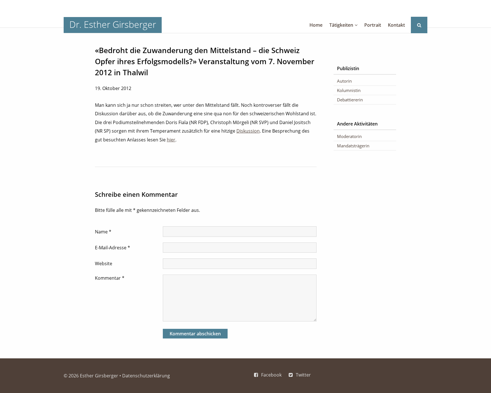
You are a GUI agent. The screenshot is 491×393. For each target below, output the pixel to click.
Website (103, 263)
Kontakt (396, 25)
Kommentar (109, 278)
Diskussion (248, 131)
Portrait (372, 25)
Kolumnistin (349, 90)
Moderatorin (349, 136)
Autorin (344, 81)
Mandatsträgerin (353, 146)
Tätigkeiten (341, 25)
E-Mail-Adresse (112, 247)
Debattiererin (350, 100)
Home (316, 25)
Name (103, 232)
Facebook (271, 375)
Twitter (303, 375)
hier (171, 140)
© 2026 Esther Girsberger (91, 376)
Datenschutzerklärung (146, 376)
